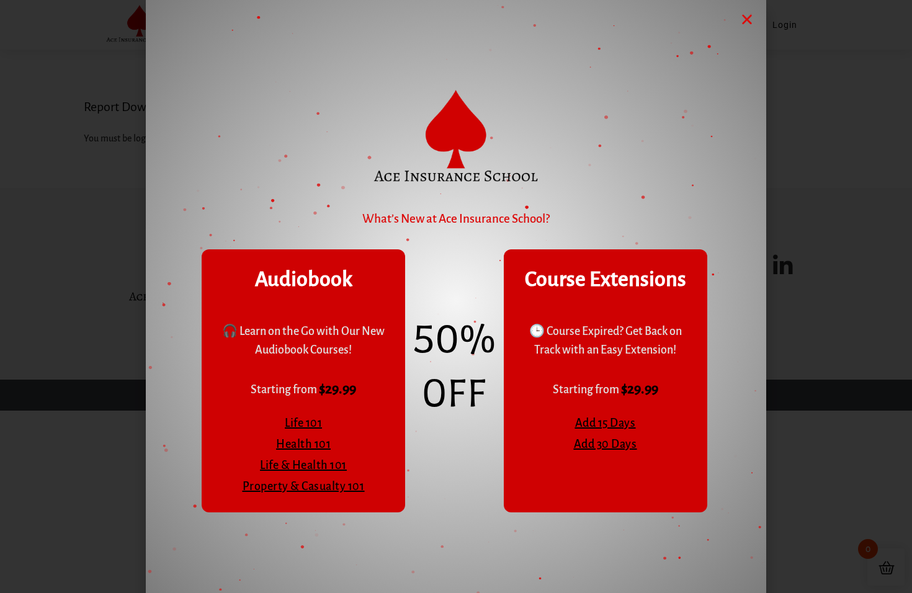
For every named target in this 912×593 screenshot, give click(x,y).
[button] (747, 19)
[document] (456, 296)
